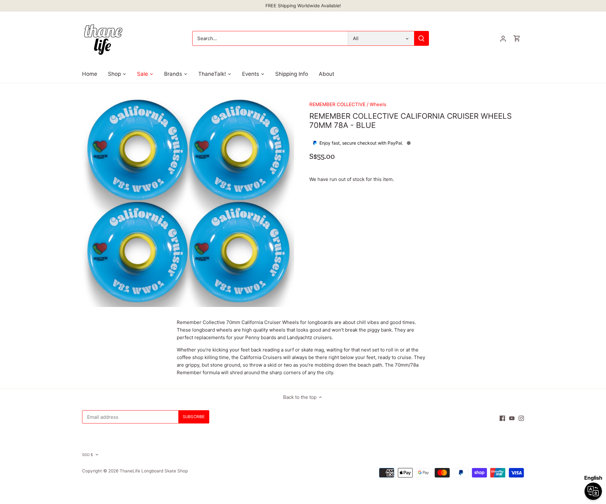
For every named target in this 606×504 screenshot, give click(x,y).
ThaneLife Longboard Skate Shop (154, 470)
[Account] (503, 38)
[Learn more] (409, 143)
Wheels (378, 104)
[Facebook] (502, 418)
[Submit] (421, 38)
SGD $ (87, 455)
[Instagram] (521, 418)
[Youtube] (511, 418)
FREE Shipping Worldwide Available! (303, 5)
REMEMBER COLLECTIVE (337, 104)
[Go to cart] (517, 38)
